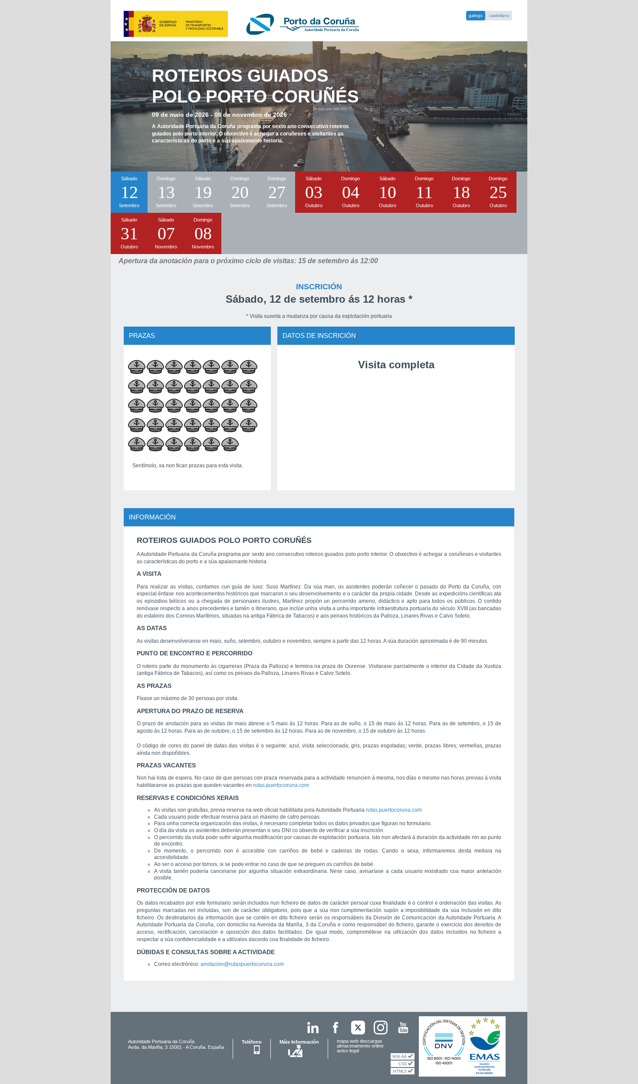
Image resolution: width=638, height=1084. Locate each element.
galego (476, 15)
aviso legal (348, 1050)
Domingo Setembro (166, 192)
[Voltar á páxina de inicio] (295, 23)
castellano (499, 15)
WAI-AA (400, 1056)
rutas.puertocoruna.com (281, 785)
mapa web (348, 1041)
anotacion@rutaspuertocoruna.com (242, 964)
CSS (403, 1064)
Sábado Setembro (129, 192)
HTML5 (400, 1071)
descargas (371, 1041)
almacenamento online (360, 1045)
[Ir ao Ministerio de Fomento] (170, 23)
